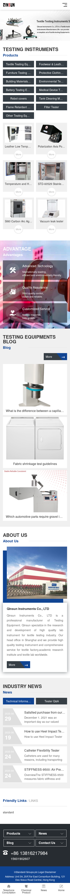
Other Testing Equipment (20, 116)
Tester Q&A (52, 701)
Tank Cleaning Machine (53, 98)
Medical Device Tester (52, 90)
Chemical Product (26, 891)
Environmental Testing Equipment (53, 81)
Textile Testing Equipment (20, 64)
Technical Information (19, 701)
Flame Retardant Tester (20, 107)
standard (8, 812)
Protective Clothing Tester (53, 73)
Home (61, 890)
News (44, 890)
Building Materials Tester (20, 81)
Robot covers (18, 98)
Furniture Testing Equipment (20, 73)
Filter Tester (51, 107)
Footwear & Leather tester (53, 64)
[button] (30, 37)
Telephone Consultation (9, 891)
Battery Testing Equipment (20, 90)
